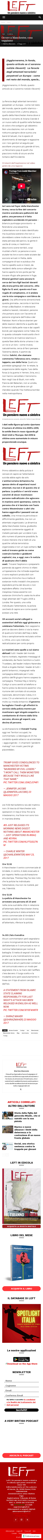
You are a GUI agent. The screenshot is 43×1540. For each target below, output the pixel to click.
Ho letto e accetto (21, 1402)
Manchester (35, 1030)
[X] (12, 52)
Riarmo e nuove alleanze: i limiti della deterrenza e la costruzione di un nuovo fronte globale (27, 1132)
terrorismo (34, 1033)
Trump (5, 1035)
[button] (3, 17)
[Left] (21, 7)
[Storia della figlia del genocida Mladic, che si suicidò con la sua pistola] (7, 1115)
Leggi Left (19, 1531)
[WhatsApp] (20, 52)
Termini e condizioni (21, 1514)
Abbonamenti (10, 1531)
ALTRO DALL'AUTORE (21, 1105)
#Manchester (30, 831)
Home (3, 22)
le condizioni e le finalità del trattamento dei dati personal (21, 1402)
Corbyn (22, 1030)
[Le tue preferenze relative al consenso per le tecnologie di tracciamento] (31, 1536)
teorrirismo (25, 1033)
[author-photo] (21, 1068)
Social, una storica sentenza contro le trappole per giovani (25, 1146)
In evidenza (10, 34)
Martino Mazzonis (9, 44)
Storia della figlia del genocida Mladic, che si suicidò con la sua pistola (27, 1117)
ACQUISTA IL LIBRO (21, 1288)
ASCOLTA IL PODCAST (21, 1455)
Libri (34, 1531)
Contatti (14, 1533)
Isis (28, 1030)
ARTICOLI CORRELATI (21, 1102)
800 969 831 (19, 1505)
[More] (27, 52)
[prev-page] (3, 1154)
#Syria (13, 838)
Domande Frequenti (25, 1533)
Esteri (8, 22)
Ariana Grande (13, 1030)
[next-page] (7, 1154)
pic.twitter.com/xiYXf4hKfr (20, 1010)
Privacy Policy (22, 1516)
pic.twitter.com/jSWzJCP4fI (20, 782)
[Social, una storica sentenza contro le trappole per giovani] (7, 1146)
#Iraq (32, 835)
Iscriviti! (21, 1410)
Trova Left (27, 1531)
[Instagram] (21, 1520)
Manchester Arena (8, 1033)
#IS (5, 825)
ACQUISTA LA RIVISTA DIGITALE (21, 1226)
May (18, 1033)
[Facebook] (5, 52)
